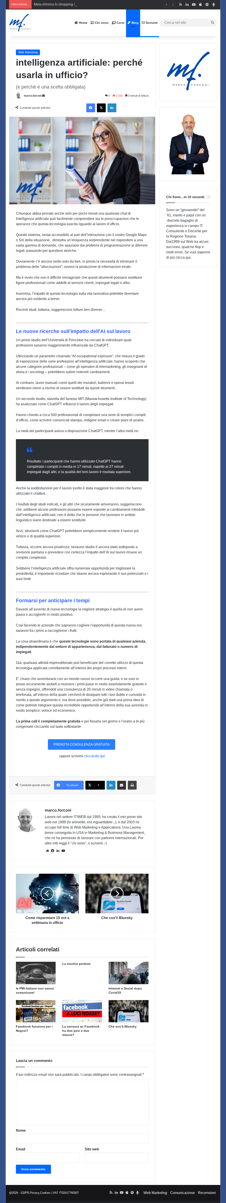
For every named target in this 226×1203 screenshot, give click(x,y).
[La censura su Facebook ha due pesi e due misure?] (82, 1011)
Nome (21, 1130)
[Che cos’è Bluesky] (128, 1011)
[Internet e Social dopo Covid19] (128, 973)
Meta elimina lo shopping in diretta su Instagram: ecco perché (81, 4)
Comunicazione (182, 1193)
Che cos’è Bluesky (123, 1026)
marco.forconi (32, 95)
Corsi (120, 22)
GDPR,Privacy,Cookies (36, 1192)
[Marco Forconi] (20, 23)
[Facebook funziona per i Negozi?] (36, 1011)
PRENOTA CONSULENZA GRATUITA (81, 744)
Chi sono (101, 22)
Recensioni (207, 1193)
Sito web (92, 1149)
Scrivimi (151, 22)
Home (82, 22)
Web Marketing (28, 52)
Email (20, 1149)
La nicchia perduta (76, 963)
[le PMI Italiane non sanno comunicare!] (36, 973)
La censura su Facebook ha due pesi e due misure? (81, 1031)
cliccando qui (94, 756)
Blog (135, 22)
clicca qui (183, 257)
